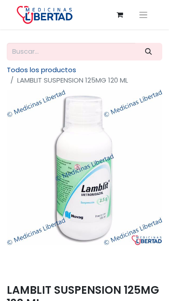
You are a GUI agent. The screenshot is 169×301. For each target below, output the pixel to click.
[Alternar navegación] (143, 15)
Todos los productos (41, 69)
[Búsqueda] (148, 51)
